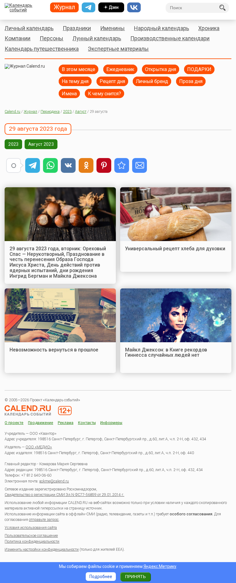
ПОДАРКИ (199, 69)
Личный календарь (29, 28)
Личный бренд (152, 81)
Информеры (111, 423)
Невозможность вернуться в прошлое (54, 350)
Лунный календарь (97, 38)
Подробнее (100, 576)
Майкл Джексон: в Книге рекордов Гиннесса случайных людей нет (166, 352)
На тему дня (75, 81)
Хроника (208, 28)
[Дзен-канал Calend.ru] (111, 7)
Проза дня (191, 81)
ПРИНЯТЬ (135, 576)
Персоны (51, 38)
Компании (17, 38)
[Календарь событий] (25, 8)
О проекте (14, 423)
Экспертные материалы (118, 49)
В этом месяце (78, 69)
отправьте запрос (44, 520)
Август (80, 111)
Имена (69, 94)
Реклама (65, 423)
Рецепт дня (112, 81)
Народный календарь (161, 28)
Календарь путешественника (42, 49)
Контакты (87, 423)
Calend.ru (12, 111)
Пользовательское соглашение (31, 535)
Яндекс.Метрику (160, 566)
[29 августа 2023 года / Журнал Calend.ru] (121, 165)
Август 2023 (41, 144)
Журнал (30, 111)
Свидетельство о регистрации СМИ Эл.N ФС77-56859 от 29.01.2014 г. (64, 495)
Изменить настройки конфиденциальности (42, 549)
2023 (67, 111)
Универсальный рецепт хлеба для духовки (175, 249)
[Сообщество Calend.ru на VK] (134, 7)
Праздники (77, 28)
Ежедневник (120, 69)
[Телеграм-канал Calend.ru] (88, 7)
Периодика (50, 111)
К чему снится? (104, 94)
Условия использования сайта (31, 527)
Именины (112, 28)
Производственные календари (170, 38)
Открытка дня (160, 69)
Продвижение (40, 423)
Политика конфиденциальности (32, 541)
